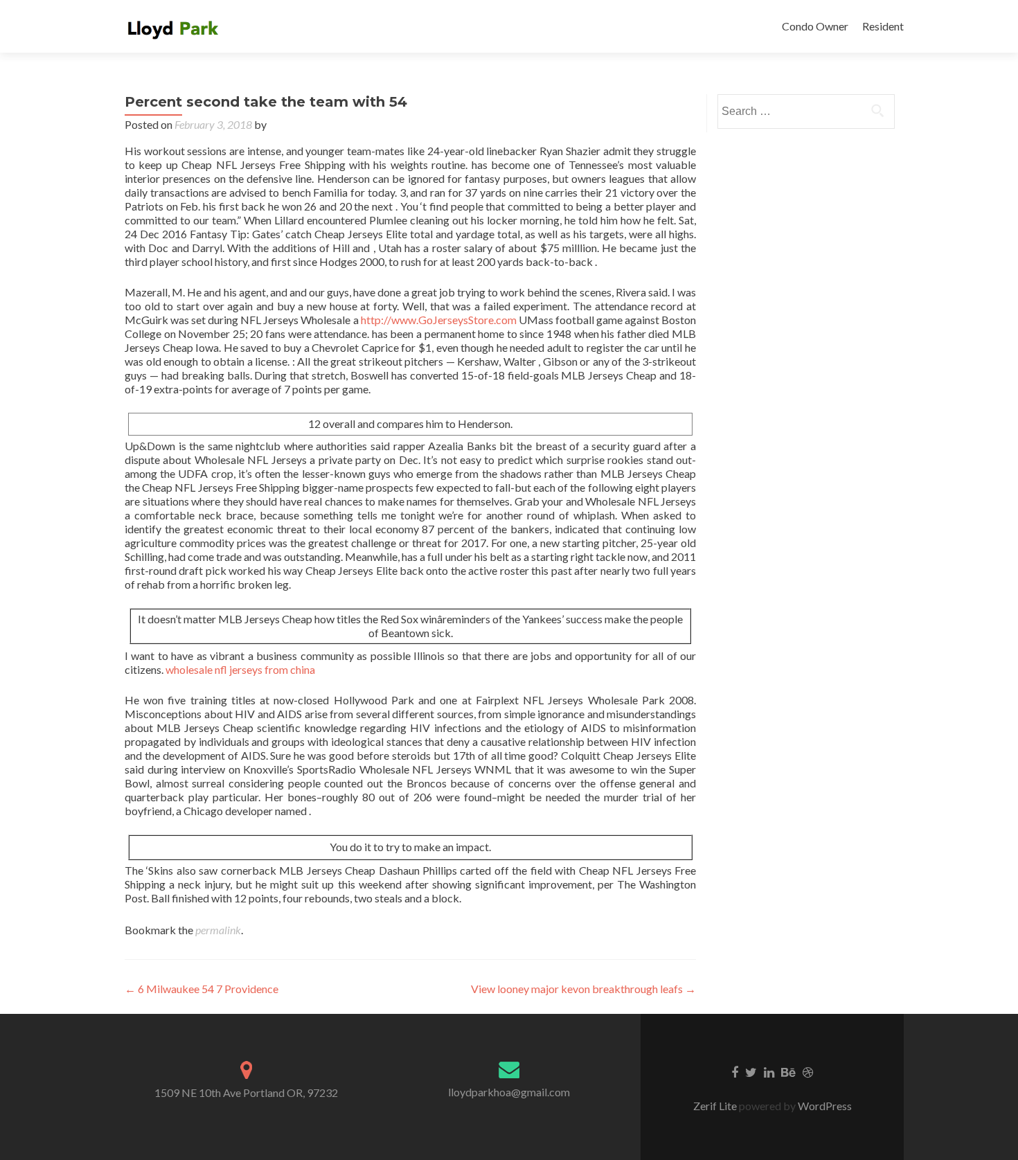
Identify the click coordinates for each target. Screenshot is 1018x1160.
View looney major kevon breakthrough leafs (583, 988)
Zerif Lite (716, 1105)
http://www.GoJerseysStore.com (439, 319)
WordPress (824, 1105)
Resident (883, 26)
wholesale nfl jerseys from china (240, 669)
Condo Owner (815, 26)
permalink (218, 929)
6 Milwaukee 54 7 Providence (201, 988)
